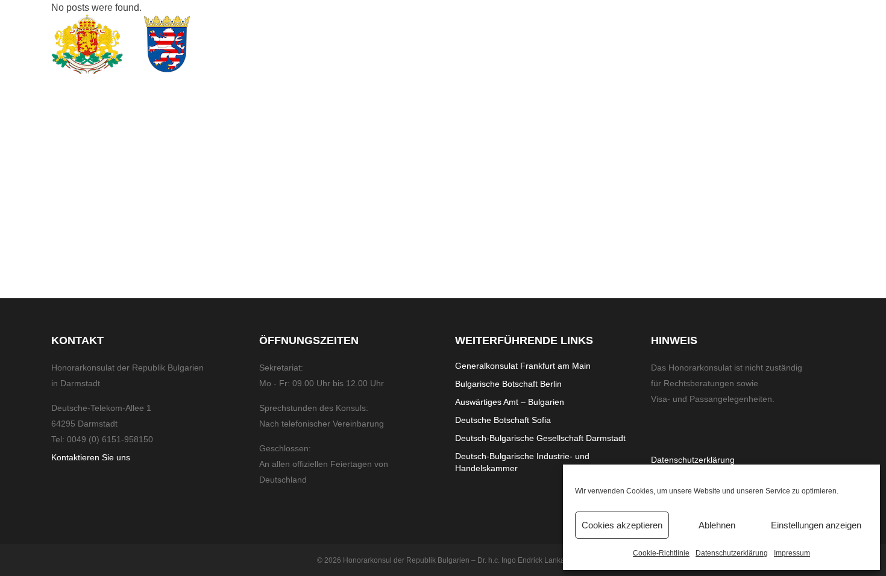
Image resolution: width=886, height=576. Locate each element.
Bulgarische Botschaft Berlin (508, 384)
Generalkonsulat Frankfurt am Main (523, 366)
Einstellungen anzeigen (816, 525)
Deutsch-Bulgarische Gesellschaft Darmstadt (540, 438)
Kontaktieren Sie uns (90, 457)
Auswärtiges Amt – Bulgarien (509, 402)
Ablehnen (717, 525)
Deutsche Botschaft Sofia (503, 420)
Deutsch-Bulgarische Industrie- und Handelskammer (522, 462)
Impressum (792, 553)
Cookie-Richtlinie (661, 553)
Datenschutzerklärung (732, 553)
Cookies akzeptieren (622, 525)
